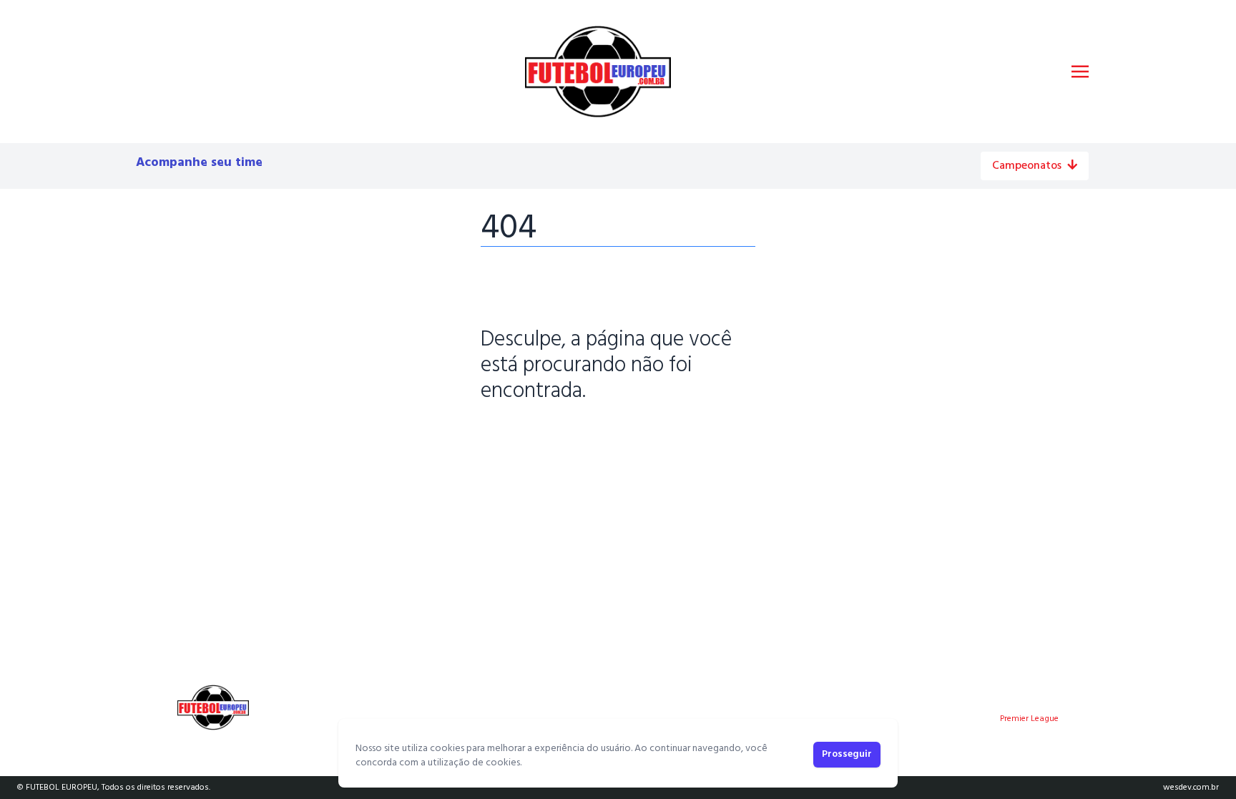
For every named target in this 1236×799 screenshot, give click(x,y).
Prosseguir (847, 754)
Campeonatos (1026, 166)
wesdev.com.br (1191, 787)
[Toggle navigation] (1080, 71)
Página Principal (529, 435)
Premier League (1029, 719)
